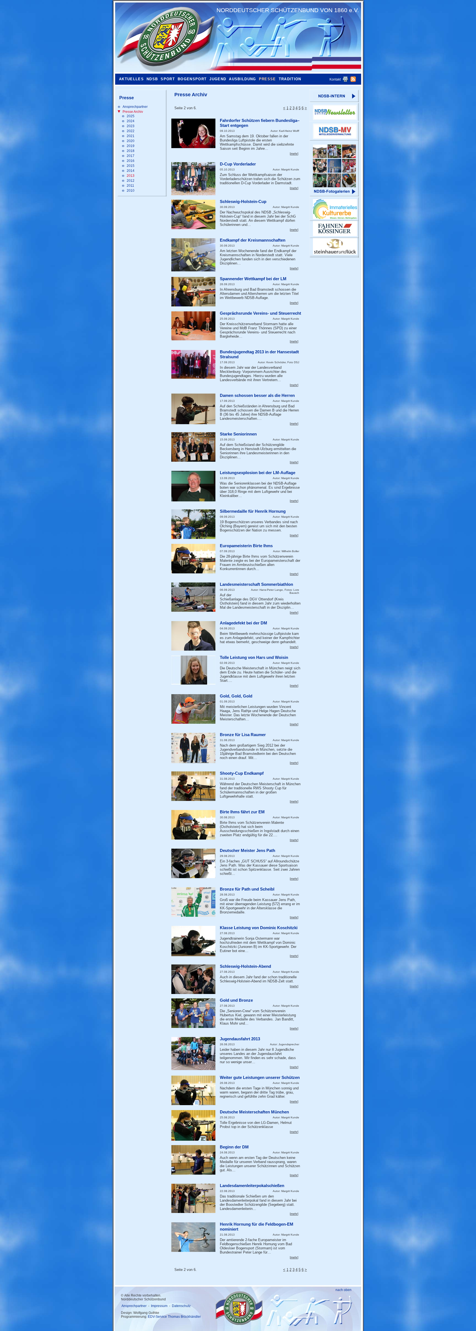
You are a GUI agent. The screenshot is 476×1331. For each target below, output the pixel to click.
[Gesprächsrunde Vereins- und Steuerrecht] (193, 325)
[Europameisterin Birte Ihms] (193, 558)
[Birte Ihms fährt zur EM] (193, 825)
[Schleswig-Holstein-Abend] (193, 979)
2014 (130, 171)
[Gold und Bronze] (193, 1013)
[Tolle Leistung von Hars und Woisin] (193, 670)
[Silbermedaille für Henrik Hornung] (193, 524)
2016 (130, 161)
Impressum (159, 1306)
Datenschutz (181, 1306)
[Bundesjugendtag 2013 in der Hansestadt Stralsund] (193, 364)
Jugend (217, 79)
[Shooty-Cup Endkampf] (193, 786)
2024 (130, 121)
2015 (130, 166)
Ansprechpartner (135, 107)
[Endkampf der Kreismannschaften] (193, 254)
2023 (130, 126)
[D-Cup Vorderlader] (193, 178)
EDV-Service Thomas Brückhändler (174, 1317)
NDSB (152, 79)
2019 (130, 146)
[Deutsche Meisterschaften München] (193, 1125)
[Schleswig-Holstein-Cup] (193, 214)
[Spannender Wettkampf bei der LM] (193, 292)
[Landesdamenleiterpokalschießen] (193, 1198)
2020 (130, 141)
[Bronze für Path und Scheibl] (193, 902)
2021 (130, 136)
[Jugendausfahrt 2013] (193, 1053)
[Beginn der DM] (193, 1160)
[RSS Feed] (353, 81)
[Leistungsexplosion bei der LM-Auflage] (193, 486)
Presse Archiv (133, 112)
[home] (164, 37)
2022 (130, 131)
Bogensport (192, 79)
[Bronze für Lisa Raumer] (193, 748)
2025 (130, 116)
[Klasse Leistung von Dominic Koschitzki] (193, 941)
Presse (267, 79)
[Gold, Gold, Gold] (193, 709)
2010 (130, 191)
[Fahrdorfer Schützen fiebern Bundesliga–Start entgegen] (193, 133)
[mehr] (294, 153)
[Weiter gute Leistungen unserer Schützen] (193, 1090)
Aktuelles (131, 79)
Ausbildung (242, 79)
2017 (130, 156)
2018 (130, 151)
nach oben (343, 1290)
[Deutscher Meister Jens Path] (193, 863)
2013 (130, 176)
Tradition (290, 79)
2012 (130, 181)
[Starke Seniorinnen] (193, 447)
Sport (168, 79)
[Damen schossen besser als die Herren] (193, 408)
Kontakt (335, 79)
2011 (130, 186)
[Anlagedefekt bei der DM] (193, 636)
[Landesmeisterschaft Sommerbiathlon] (193, 597)
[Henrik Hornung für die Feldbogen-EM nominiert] (193, 1237)
